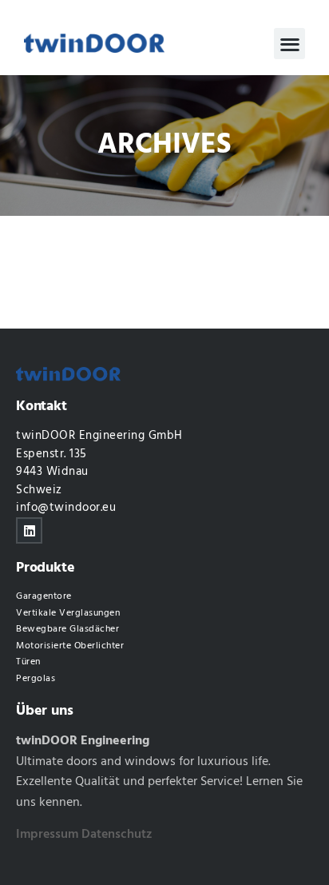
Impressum (47, 834)
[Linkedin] (29, 530)
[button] (289, 43)
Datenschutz (117, 834)
